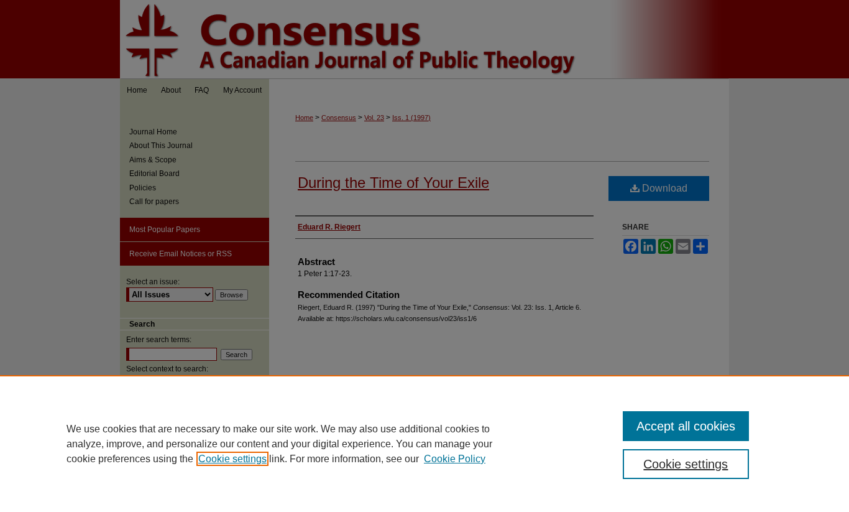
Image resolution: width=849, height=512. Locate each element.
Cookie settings (232, 459)
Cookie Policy (454, 459)
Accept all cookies (685, 426)
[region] (424, 443)
